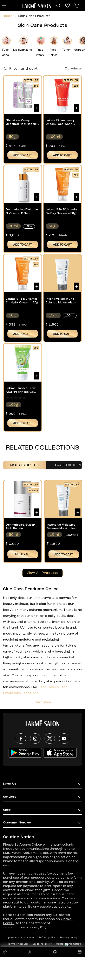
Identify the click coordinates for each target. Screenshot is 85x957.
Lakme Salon (26, 938)
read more (42, 702)
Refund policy (47, 938)
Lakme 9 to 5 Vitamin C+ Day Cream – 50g (61, 211)
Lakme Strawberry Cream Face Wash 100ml (60, 122)
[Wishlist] (67, 5)
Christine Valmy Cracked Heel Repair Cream (21, 122)
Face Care (30, 693)
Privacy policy (68, 938)
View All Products (42, 573)
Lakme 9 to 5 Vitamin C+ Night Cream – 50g (22, 300)
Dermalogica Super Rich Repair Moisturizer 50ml (20, 526)
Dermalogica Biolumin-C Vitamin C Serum (22, 211)
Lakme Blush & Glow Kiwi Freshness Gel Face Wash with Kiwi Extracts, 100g (21, 390)
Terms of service (18, 944)
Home (7, 16)
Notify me (22, 554)
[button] (16, 398)
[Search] (58, 5)
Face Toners (49, 687)
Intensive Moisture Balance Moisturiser (61, 300)
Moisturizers (24, 465)
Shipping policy (42, 944)
